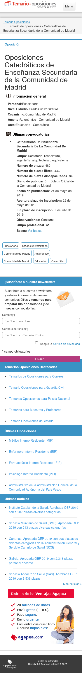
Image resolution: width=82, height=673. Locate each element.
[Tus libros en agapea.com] (41, 616)
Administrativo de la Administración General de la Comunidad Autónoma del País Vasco (43, 487)
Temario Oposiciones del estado (31, 421)
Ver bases (35, 230)
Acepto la (60, 344)
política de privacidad (66, 344)
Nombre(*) (8, 315)
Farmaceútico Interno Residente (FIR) (35, 462)
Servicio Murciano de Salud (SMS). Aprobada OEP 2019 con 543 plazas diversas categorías (44, 525)
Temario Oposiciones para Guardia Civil (36, 387)
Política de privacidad (47, 661)
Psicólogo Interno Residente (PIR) (32, 474)
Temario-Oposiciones (16, 22)
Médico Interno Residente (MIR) (31, 440)
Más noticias (71, 584)
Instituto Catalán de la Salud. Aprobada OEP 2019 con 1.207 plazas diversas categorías (43, 509)
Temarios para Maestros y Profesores (35, 409)
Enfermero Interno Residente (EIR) (33, 451)
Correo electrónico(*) (15, 329)
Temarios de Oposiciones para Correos (36, 376)
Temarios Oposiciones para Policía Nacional (39, 398)
